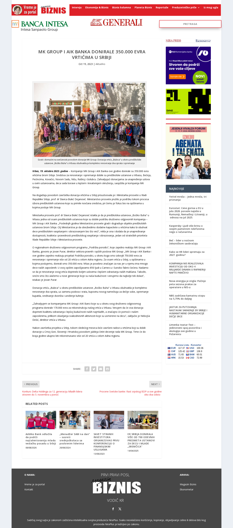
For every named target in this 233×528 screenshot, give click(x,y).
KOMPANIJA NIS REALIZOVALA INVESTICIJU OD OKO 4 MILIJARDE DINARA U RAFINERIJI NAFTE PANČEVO (187, 268)
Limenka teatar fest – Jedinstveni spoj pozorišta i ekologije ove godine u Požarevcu (185, 329)
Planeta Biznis (143, 7)
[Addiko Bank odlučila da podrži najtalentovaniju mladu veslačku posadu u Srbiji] (41, 420)
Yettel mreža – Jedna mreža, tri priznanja (188, 198)
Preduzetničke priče (184, 7)
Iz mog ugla (211, 7)
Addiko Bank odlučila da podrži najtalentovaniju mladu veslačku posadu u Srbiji (41, 438)
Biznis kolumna (121, 7)
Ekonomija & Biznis (96, 7)
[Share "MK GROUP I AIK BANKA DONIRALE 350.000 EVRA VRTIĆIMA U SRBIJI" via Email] (100, 369)
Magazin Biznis (188, 484)
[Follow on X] (120, 509)
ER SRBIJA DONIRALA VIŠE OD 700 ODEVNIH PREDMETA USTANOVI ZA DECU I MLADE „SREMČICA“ (141, 440)
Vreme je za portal (34, 484)
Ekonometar (186, 489)
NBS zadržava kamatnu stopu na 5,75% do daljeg (187, 297)
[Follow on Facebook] (113, 509)
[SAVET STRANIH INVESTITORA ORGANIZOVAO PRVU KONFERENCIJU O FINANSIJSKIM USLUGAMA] (109, 420)
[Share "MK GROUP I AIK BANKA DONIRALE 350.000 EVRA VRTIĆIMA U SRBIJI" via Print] (107, 369)
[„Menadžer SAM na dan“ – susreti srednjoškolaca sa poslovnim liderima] (75, 420)
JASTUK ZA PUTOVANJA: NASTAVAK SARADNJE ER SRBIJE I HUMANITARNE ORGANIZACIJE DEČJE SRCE (188, 311)
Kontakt (28, 489)
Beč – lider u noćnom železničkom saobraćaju (183, 242)
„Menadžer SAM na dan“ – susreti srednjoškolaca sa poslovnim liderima (75, 438)
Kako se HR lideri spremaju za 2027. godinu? (187, 253)
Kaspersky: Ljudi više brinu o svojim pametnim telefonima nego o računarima (186, 229)
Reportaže (162, 7)
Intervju (77, 7)
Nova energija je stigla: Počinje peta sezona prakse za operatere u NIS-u (187, 284)
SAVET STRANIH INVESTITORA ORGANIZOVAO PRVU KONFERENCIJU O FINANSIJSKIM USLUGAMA (106, 441)
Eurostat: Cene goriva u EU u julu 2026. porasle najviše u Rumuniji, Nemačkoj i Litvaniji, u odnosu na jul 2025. (188, 212)
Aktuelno (100, 64)
